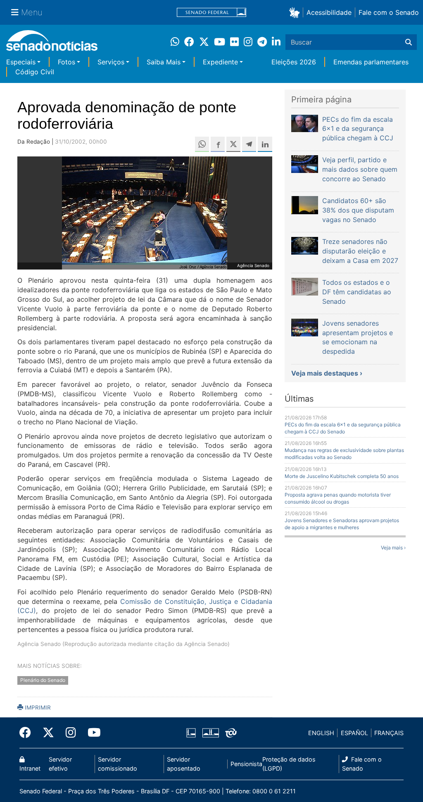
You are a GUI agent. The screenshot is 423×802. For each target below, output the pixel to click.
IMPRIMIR (37, 707)
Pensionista (246, 763)
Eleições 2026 (293, 62)
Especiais (21, 62)
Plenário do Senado (42, 680)
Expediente (220, 62)
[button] (296, 12)
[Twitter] (48, 732)
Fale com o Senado (389, 12)
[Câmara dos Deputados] (191, 732)
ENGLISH (321, 732)
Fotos (66, 62)
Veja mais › (393, 547)
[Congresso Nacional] (210, 732)
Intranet (29, 768)
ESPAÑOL (354, 732)
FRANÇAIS (389, 732)
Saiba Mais (164, 62)
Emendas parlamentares (371, 62)
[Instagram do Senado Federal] (71, 732)
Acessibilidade (329, 12)
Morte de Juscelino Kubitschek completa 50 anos (342, 476)
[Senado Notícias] (51, 43)
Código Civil (34, 72)
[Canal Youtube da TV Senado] (91, 732)
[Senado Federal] (211, 12)
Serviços (110, 62)
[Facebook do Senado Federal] (28, 732)
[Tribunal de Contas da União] (231, 732)
